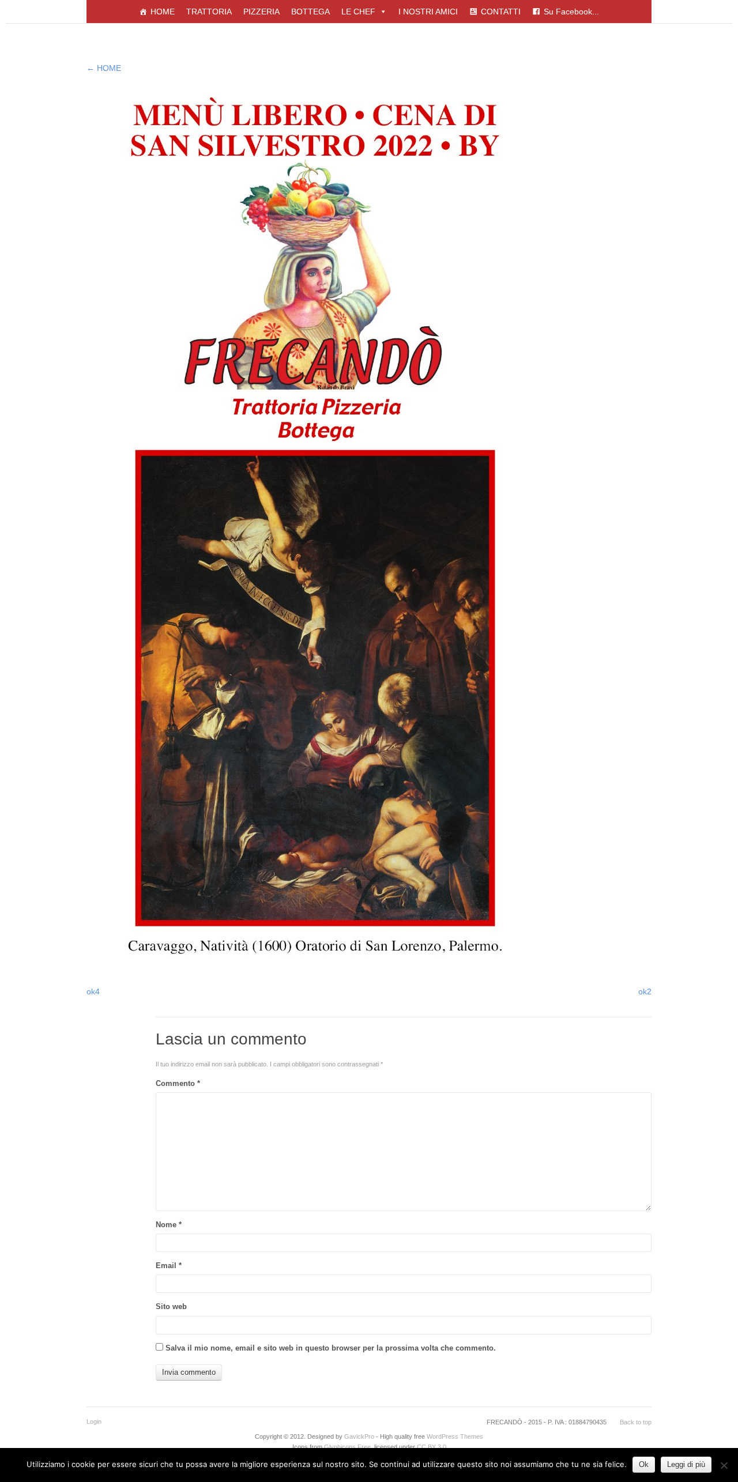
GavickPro (359, 1436)
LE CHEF (358, 11)
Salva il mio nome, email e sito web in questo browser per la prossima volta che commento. (330, 1348)
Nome (169, 1224)
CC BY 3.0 (431, 1446)
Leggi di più (686, 1464)
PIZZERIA (261, 11)
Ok (644, 1464)
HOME (162, 11)
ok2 (645, 991)
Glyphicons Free (347, 1446)
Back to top (636, 1422)
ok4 (93, 991)
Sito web (171, 1306)
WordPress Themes (455, 1436)
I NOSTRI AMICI (428, 11)
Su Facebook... (571, 11)
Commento (178, 1083)
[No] (723, 1465)
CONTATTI (501, 11)
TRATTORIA (209, 11)
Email (169, 1265)
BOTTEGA (310, 11)
